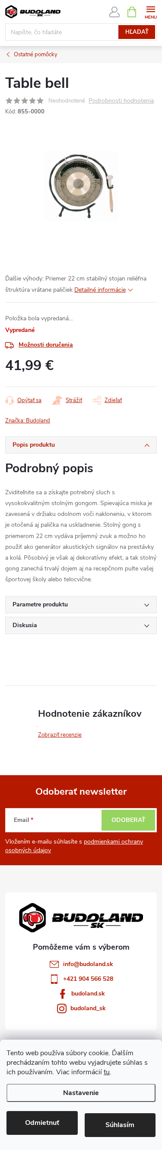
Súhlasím (119, 1125)
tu (107, 1072)
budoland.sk (88, 993)
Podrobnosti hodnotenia (121, 101)
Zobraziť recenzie (60, 735)
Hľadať (137, 32)
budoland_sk (88, 1008)
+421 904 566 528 (88, 979)
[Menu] (150, 11)
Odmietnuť (42, 1122)
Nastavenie (81, 1093)
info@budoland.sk (88, 964)
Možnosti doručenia (46, 345)
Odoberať (128, 820)
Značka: (27, 421)
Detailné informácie (100, 290)
